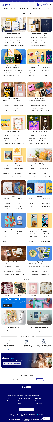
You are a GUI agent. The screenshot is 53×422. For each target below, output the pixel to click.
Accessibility (26, 420)
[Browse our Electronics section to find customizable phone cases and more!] (39, 220)
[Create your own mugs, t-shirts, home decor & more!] (13, 253)
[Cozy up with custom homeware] (39, 155)
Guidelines (42, 419)
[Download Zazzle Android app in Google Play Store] (40, 414)
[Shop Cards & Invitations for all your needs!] (13, 56)
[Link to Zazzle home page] (6, 4)
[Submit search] (37, 4)
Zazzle (2, 1)
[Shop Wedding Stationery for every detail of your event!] (13, 24)
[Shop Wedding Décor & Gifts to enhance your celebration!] (39, 24)
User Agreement (31, 419)
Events (8, 1)
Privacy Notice (36, 419)
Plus (12, 1)
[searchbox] (25, 4)
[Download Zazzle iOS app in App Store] (31, 414)
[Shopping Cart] (50, 4)
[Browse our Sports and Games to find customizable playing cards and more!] (39, 122)
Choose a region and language (25, 407)
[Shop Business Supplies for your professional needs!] (39, 89)
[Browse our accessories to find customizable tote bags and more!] (13, 220)
